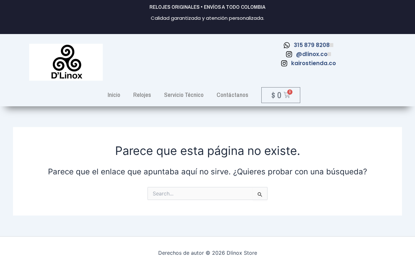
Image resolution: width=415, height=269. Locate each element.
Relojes (142, 94)
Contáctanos (232, 94)
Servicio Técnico (184, 94)
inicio (114, 94)
